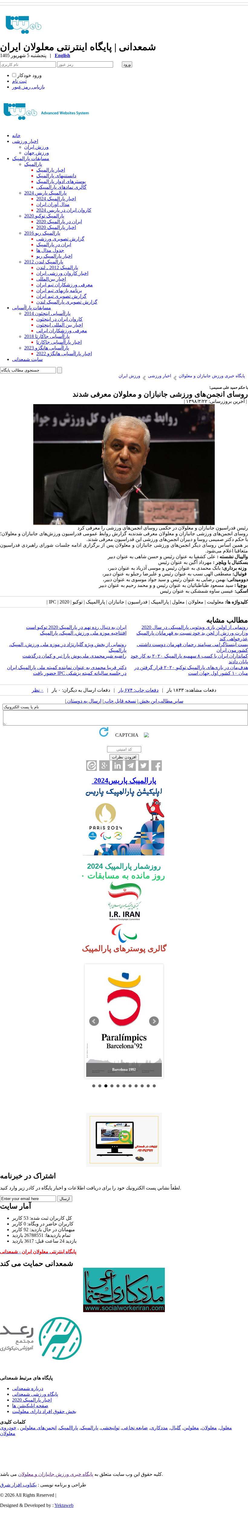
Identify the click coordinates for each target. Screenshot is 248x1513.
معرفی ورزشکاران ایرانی (61, 330)
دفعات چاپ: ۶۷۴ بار (138, 690)
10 (148, 1085)
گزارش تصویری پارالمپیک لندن (66, 301)
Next (154, 1021)
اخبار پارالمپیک (50, 169)
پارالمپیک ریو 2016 (42, 233)
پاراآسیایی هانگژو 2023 (46, 347)
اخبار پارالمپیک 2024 (56, 198)
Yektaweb (63, 1505)
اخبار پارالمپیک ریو (54, 256)
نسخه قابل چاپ (119, 700)
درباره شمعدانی (27, 1388)
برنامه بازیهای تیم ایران (59, 290)
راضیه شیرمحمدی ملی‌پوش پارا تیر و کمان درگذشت (74, 655)
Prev (94, 1021)
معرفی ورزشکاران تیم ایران (64, 284)
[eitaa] (91, 765)
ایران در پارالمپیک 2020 (59, 221)
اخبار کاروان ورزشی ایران (62, 273)
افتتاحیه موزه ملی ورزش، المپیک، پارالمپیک (83, 633)
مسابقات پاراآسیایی (31, 307)
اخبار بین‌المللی (51, 279)
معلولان (209, 1427)
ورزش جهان (36, 152)
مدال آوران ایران (53, 204)
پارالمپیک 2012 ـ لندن (57, 267)
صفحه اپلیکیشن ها (30, 1405)
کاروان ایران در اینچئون (59, 319)
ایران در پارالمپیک (53, 244)
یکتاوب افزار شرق (18, 1484)
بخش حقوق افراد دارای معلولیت (44, 1411)
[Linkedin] (117, 765)
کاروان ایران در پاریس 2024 (63, 210)
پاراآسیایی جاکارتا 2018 (47, 336)
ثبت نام (19, 81)
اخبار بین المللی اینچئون (59, 324)
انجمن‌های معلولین (38, 1427)
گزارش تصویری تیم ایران (61, 296)
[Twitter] (143, 765)
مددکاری (159, 1427)
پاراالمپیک (68, 1427)
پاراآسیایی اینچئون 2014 (47, 313)
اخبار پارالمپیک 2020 (56, 227)
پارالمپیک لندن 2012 (43, 261)
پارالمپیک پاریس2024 (124, 780)
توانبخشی (110, 1427)
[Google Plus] (104, 765)
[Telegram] (130, 765)
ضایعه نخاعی (135, 1427)
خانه (16, 135)
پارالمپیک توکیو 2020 (44, 215)
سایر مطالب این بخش (160, 700)
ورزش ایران (36, 147)
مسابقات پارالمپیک (30, 158)
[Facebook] (156, 765)
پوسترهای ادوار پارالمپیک (61, 181)
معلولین (191, 1427)
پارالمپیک (33, 164)
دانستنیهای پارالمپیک (56, 175)
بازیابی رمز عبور (28, 86)
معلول (225, 1427)
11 (154, 1085)
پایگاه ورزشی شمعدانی (35, 1394)
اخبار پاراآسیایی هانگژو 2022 (64, 353)
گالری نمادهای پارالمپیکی (61, 187)
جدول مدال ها (50, 250)
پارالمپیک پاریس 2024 (45, 192)
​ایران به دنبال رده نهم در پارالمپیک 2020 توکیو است (76, 627)
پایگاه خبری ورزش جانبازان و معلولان (55, 1474)
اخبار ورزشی (25, 141)
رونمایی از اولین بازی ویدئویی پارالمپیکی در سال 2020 (195, 627)
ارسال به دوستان (83, 700)
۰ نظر (38, 690)
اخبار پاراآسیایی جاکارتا (59, 342)
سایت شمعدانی (27, 359)
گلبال (175, 1427)
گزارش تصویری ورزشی (60, 238)
